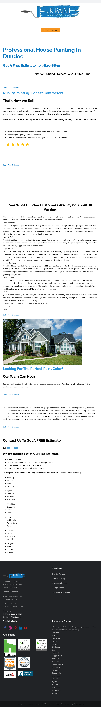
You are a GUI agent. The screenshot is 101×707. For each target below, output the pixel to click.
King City (55, 661)
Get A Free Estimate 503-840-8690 (31, 65)
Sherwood (56, 676)
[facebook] (5, 628)
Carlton (55, 644)
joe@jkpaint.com (14, 617)
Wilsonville (56, 690)
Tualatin (55, 684)
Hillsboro (55, 658)
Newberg (55, 670)
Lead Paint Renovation (61, 592)
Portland (55, 632)
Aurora (55, 635)
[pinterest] (15, 628)
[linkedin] (20, 628)
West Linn (56, 687)
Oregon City (57, 673)
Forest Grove (57, 653)
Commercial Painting (60, 583)
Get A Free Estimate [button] (11, 88)
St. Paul (55, 679)
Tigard (54, 681)
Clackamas (56, 647)
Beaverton (56, 638)
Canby (54, 641)
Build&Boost (80, 704)
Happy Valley (57, 656)
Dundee (55, 650)
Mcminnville (57, 667)
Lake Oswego (57, 664)
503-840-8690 (12, 448)
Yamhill (55, 693)
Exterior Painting (58, 574)
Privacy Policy (59, 704)
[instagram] (10, 628)
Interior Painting (58, 578)
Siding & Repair (58, 588)
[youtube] (25, 628)
